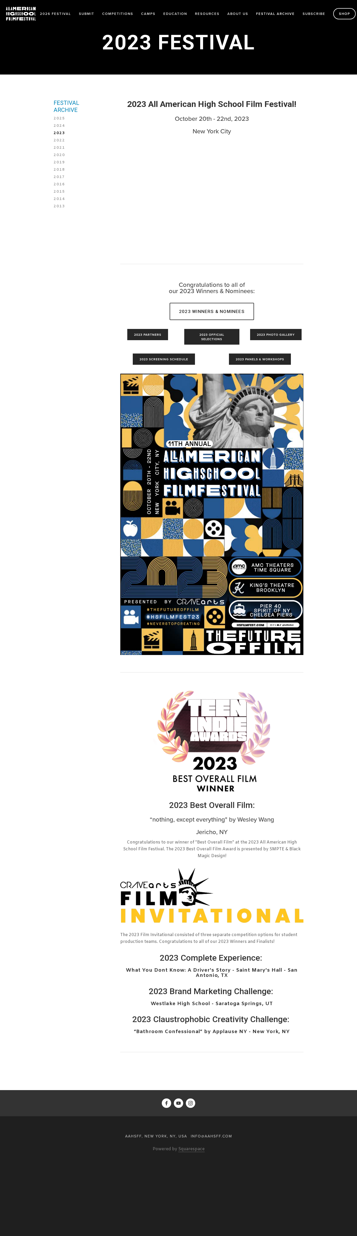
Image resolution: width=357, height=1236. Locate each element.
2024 (59, 126)
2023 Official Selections (211, 336)
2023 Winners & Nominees (212, 311)
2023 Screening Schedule (164, 359)
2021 (59, 148)
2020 (59, 155)
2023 (59, 133)
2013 (59, 206)
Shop (344, 13)
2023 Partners (147, 334)
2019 (59, 162)
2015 (59, 192)
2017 (59, 177)
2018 (59, 170)
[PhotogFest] (190, 1103)
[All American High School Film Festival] (178, 1103)
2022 (59, 140)
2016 (59, 184)
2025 (59, 118)
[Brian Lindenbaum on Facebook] (166, 1103)
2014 (59, 199)
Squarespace (191, 1149)
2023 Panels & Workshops (260, 359)
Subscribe (314, 13)
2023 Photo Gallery (276, 334)
